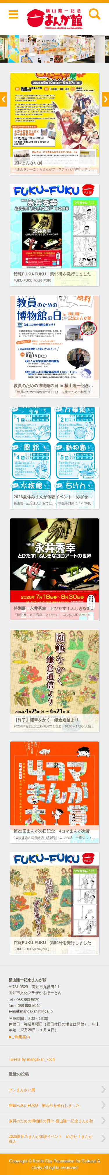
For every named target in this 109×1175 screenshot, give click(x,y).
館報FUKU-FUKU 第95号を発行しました (44, 1105)
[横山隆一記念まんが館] (54, 19)
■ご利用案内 (19, 1037)
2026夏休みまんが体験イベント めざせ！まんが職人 (50, 1139)
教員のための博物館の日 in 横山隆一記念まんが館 (51, 1121)
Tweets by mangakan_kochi (32, 1059)
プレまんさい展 (22, 1090)
